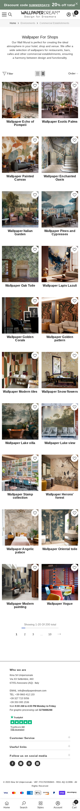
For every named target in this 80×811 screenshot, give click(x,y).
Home (13, 23)
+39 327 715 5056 (19, 698)
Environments (28, 23)
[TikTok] (37, 763)
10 (49, 634)
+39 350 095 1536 (19, 702)
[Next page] (59, 634)
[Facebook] (12, 763)
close (76, 3)
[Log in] (68, 14)
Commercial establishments (54, 23)
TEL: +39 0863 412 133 (22, 694)
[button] (37, 73)
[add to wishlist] (34, 85)
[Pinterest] (29, 763)
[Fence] (10, 14)
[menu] (4, 14)
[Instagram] (20, 763)
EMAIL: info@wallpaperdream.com (28, 690)
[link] (23, 805)
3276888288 (45, 710)
